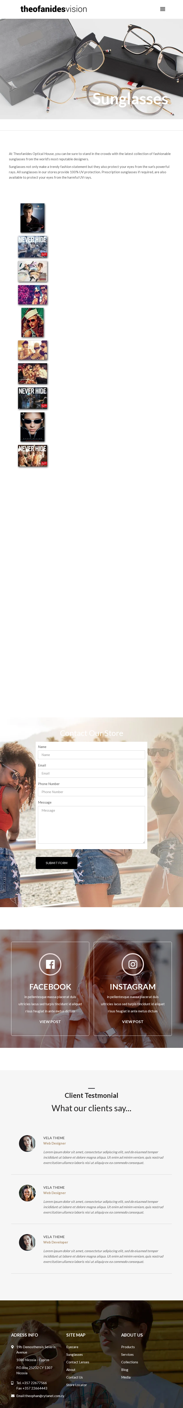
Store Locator (76, 1385)
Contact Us (74, 1377)
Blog (124, 1370)
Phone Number (49, 784)
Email (42, 765)
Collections (129, 1362)
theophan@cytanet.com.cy (44, 1396)
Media (126, 1377)
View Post (50, 1021)
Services (127, 1354)
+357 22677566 (34, 1383)
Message (45, 802)
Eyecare (72, 1347)
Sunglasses (74, 1354)
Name (42, 747)
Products (128, 1347)
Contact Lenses (77, 1362)
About (70, 1370)
